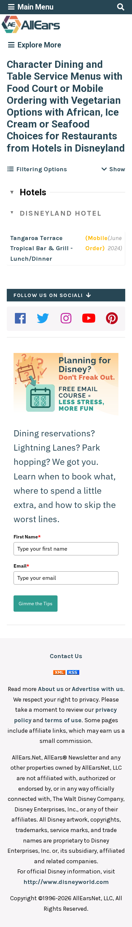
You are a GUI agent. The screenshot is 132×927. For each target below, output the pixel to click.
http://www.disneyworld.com (66, 882)
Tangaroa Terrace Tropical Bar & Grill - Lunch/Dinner (41, 248)
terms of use (63, 720)
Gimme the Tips (35, 603)
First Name (27, 537)
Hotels (33, 192)
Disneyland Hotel (61, 213)
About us (51, 689)
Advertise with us (97, 689)
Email (21, 566)
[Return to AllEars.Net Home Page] (52, 32)
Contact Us (66, 656)
